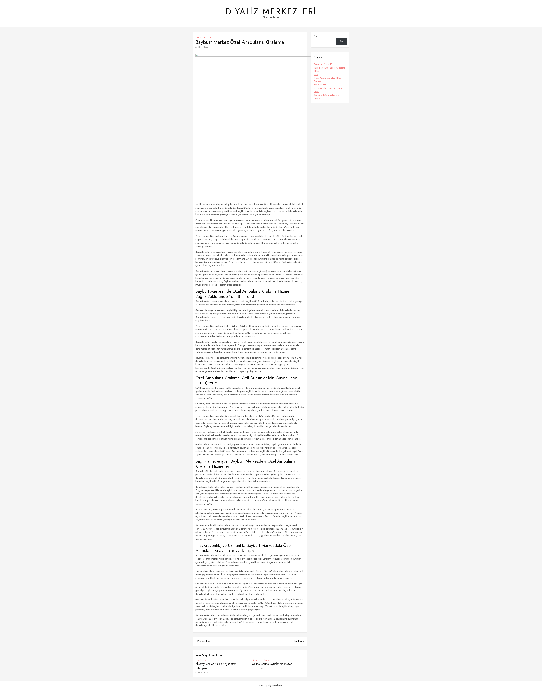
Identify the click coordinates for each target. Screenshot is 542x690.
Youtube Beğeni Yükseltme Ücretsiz (326, 96)
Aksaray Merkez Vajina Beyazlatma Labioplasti (215, 666)
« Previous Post (202, 641)
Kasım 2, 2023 (201, 672)
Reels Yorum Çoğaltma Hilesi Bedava (327, 79)
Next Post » (298, 641)
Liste (316, 74)
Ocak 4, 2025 (258, 668)
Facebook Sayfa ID (323, 64)
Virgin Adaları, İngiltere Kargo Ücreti (328, 89)
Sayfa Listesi (320, 84)
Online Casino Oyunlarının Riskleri (272, 664)
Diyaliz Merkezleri (271, 11)
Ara (315, 36)
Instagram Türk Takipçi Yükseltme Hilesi (329, 69)
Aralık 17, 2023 (201, 46)
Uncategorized (204, 37)
